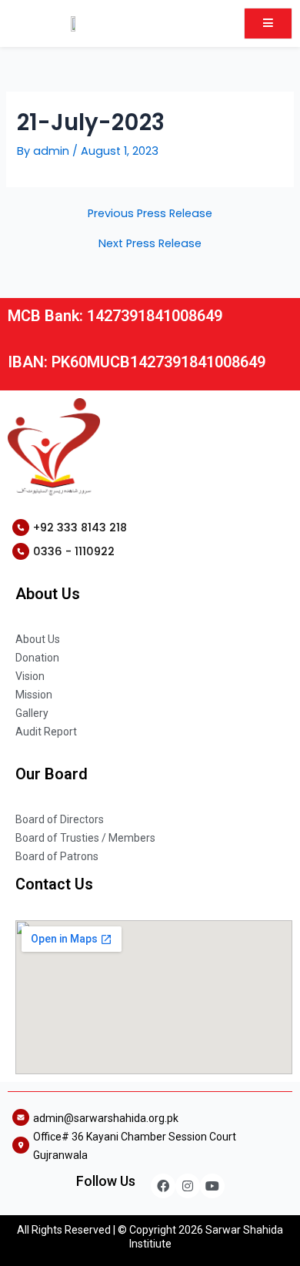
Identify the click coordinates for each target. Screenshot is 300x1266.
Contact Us (54, 884)
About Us (47, 593)
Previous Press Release (150, 213)
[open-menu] (268, 23)
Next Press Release (150, 244)
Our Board (51, 774)
